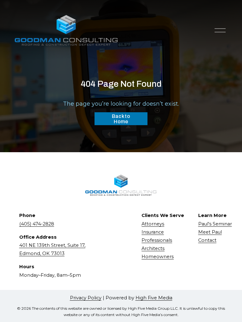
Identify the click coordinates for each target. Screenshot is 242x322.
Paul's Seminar (215, 224)
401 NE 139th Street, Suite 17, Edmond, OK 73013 (52, 249)
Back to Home (121, 119)
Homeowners (157, 256)
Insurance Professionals (156, 236)
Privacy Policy (85, 298)
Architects (152, 248)
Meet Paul (210, 232)
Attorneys (152, 224)
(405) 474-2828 (36, 224)
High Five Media (153, 298)
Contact (207, 240)
